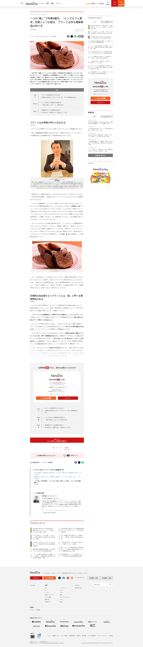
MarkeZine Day (78, 587)
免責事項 (78, 635)
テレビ (61, 599)
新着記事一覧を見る (100, 155)
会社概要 (84, 635)
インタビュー (63, 587)
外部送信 (111, 635)
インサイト (47, 592)
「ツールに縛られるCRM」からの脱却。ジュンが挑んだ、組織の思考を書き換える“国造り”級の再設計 (44, 556)
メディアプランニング (65, 597)
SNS (61, 601)
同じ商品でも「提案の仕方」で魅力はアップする (54, 112)
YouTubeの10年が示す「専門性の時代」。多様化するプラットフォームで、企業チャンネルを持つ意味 (44, 530)
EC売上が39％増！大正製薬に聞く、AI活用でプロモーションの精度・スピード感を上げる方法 (100, 135)
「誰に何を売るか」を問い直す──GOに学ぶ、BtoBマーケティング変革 (72, 543)
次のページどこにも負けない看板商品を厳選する (57, 440)
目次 (57, 90)
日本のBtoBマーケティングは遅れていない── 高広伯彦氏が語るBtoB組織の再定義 (72, 555)
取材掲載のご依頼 (106, 578)
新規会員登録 (47, 398)
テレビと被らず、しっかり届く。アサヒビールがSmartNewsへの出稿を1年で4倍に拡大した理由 (44, 537)
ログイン (69, 398)
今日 (94, 22)
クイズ (61, 592)
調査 (61, 594)
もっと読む (35, 484)
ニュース (41, 3)
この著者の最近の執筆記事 (49, 512)
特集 (52, 3)
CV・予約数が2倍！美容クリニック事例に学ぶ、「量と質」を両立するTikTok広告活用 (72, 537)
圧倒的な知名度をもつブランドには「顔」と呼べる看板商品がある (59, 97)
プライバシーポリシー (102, 635)
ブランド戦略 (53, 36)
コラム (32, 36)
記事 (47, 3)
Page (35, 104)
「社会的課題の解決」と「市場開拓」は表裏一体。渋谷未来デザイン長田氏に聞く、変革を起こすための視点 (100, 142)
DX (45, 587)
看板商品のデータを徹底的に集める (51, 110)
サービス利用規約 (92, 635)
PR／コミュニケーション (42, 36)
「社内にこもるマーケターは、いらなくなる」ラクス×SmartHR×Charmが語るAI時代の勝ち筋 (44, 544)
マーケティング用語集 (35, 610)
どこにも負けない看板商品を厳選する (51, 102)
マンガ (61, 590)
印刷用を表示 (35, 462)
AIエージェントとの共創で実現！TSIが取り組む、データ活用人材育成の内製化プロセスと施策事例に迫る (72, 549)
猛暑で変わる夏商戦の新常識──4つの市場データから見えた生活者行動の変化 (44, 550)
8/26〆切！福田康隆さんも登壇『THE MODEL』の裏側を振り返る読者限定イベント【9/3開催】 (100, 122)
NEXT (66, 447)
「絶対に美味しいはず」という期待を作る (53, 105)
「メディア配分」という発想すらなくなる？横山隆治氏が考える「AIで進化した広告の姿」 (100, 150)
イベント (58, 3)
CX (45, 590)
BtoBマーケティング (49, 594)
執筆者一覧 (47, 601)
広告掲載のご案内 (93, 578)
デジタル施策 (48, 597)
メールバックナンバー (58, 394)
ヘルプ (49, 635)
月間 (107, 22)
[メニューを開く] (22, 3)
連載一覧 (47, 599)
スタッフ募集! (64, 635)
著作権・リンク (55, 635)
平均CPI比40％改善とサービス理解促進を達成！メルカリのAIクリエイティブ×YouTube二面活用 (72, 530)
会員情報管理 (72, 635)
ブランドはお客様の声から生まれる (51, 95)
